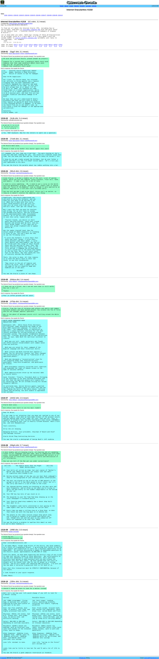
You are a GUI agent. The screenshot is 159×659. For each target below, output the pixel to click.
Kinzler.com (83, 658)
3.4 (20, 46)
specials (88, 6)
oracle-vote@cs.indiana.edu (26, 38)
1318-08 (49, 15)
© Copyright (3, 658)
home (61, 6)
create (71, 6)
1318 (5, 15)
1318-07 (43, 15)
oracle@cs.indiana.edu (31, 29)
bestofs (82, 6)
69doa (36, 45)
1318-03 (21, 15)
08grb (50, 45)
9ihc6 (31, 45)
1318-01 (10, 15)
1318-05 (32, 15)
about (66, 6)
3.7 (50, 46)
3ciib (21, 45)
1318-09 (54, 15)
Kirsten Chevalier (14, 531)
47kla (41, 45)
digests (76, 6)
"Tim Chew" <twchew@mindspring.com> (21, 173)
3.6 (55, 46)
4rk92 (45, 45)
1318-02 (15, 15)
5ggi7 (16, 45)
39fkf (55, 45)
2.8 (30, 46)
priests (94, 6)
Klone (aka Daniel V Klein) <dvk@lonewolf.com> (23, 53)
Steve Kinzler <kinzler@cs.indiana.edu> (21, 23)
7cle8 (26, 45)
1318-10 (60, 15)
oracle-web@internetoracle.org (151, 658)
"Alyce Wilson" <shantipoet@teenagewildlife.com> (23, 281)
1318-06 (38, 15)
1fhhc (60, 45)
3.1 (15, 46)
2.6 (45, 46)
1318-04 (26, 15)
